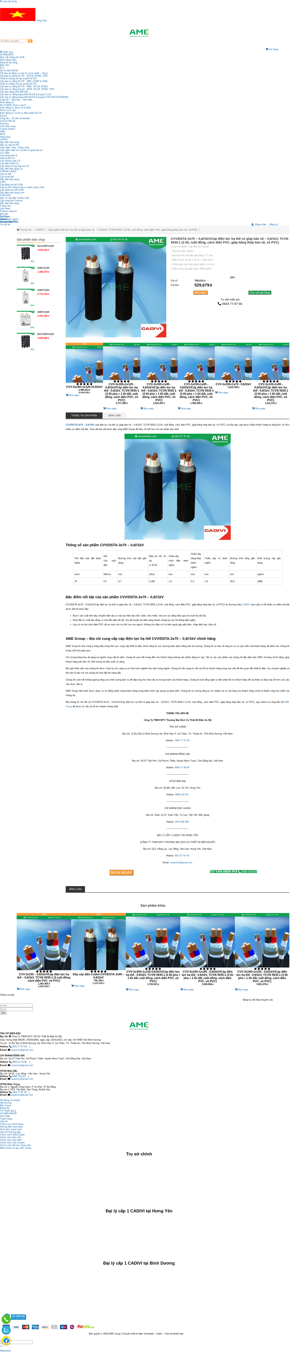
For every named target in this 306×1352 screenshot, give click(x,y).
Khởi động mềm (8, 60)
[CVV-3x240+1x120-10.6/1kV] (84, 368)
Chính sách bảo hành (11, 1140)
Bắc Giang (5, 1105)
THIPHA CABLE (8, 171)
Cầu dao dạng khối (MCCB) (14, 91)
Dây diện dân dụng (9, 179)
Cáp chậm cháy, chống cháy (14, 147)
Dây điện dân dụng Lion (12, 192)
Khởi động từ (7, 102)
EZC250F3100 (45, 246)
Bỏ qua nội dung (8, 1)
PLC (2, 68)
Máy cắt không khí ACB (12, 57)
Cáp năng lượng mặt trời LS (14, 166)
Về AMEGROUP (8, 1113)
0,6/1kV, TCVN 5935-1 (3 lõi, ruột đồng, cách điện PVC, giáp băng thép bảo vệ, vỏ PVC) (148, 229)
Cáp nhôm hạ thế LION (12, 190)
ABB (2, 131)
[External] (14, 1321)
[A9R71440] (26, 319)
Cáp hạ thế (5, 174)
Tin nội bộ (5, 224)
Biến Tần (4, 65)
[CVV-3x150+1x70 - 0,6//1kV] (233, 367)
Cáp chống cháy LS (10, 160)
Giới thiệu (5, 208)
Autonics (4, 123)
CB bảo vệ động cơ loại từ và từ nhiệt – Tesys (24, 73)
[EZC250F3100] (26, 253)
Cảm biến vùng (7, 126)
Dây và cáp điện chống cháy (14, 198)
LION (2, 182)
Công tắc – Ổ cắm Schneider (15, 118)
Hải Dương (5, 1102)
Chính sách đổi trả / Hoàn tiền (15, 1145)
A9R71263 (43, 290)
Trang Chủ (5, 206)
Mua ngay (200, 292)
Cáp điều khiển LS (9, 163)
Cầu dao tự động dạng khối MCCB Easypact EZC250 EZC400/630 (34, 97)
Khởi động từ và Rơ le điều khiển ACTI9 (20, 113)
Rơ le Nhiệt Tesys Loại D (13, 105)
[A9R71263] (26, 297)
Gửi (3, 1013)
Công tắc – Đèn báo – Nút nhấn (16, 99)
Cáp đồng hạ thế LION (11, 184)
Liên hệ (3, 219)
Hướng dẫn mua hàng (11, 1126)
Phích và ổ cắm (8, 110)
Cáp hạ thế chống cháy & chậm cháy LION (22, 187)
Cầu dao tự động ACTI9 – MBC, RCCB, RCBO (24, 86)
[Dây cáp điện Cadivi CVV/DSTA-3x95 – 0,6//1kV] (98, 948)
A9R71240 (43, 267)
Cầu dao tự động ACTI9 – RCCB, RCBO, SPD (23, 75)
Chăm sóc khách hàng (11, 1124)
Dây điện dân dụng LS (11, 168)
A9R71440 (43, 312)
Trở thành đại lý (8, 1110)
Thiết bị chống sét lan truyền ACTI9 (18, 78)
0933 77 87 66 (232, 304)
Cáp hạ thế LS (7, 158)
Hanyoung (5, 137)
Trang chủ (25, 229)
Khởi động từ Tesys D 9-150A (15, 107)
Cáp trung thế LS (8, 155)
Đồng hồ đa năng (8, 62)
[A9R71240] (26, 275)
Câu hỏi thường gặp (10, 1132)
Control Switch (7, 129)
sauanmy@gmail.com (181, 862)
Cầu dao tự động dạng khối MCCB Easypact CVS (25, 94)
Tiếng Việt (41, 20)
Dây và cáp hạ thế (9, 144)
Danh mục (7, 52)
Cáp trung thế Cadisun (11, 200)
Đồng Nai (4, 1108)
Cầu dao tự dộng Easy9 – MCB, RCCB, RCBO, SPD (27, 89)
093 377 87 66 (182, 855)
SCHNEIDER (6, 54)
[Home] (139, 33)
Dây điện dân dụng (9, 142)
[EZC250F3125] (26, 341)
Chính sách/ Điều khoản (12, 1134)
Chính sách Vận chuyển (12, 1142)
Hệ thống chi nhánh (10, 1100)
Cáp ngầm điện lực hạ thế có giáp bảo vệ (21, 150)
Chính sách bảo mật (10, 1137)
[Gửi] (1, 1346)
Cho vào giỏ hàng (260, 292)
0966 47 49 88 (182, 767)
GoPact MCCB (7, 121)
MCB (2, 134)
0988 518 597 (182, 794)
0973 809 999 (182, 821)
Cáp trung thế (7, 176)
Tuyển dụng (6, 221)
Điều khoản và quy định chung (15, 1148)
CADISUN (5, 195)
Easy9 (3, 115)
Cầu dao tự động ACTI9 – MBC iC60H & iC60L (24, 81)
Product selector (8, 211)
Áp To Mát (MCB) (9, 70)
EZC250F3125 (45, 334)
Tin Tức (4, 216)
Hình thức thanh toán (11, 1129)
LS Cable (4, 152)
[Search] (30, 41)
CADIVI (4, 139)
